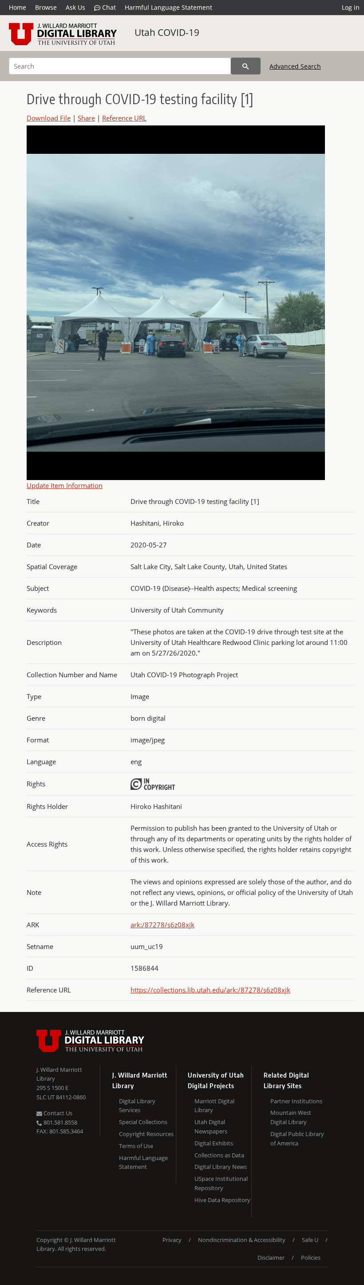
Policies (310, 1258)
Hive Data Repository (222, 1200)
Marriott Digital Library (214, 1105)
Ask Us (75, 7)
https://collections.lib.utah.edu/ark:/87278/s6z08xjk (210, 989)
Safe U (310, 1240)
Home (17, 7)
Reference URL (124, 117)
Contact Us (57, 1113)
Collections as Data (219, 1155)
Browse (46, 7)
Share (86, 117)
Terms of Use (136, 1146)
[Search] (246, 66)
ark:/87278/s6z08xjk (162, 924)
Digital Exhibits (213, 1143)
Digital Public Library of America (297, 1138)
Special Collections (143, 1122)
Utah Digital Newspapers (210, 1126)
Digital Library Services (137, 1105)
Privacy (172, 1240)
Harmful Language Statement (168, 7)
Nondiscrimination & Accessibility (241, 1240)
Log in (351, 7)
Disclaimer (271, 1258)
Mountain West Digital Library (290, 1117)
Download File (49, 117)
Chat (108, 7)
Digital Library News (220, 1167)
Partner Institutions (296, 1101)
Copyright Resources (146, 1134)
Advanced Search (295, 66)
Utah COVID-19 (167, 32)
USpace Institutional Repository (221, 1183)
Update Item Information (65, 485)
